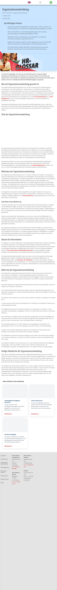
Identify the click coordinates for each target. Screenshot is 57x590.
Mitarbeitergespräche (38, 165)
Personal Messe (3, 471)
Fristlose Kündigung (10, 434)
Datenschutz (5, 479)
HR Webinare (5, 467)
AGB (2, 483)
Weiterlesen (8, 414)
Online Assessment (36, 400)
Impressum (4, 476)
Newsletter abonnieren (4, 463)
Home (3, 13)
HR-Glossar (9, 13)
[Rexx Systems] (43, 527)
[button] (40, 2)
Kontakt (3, 456)
